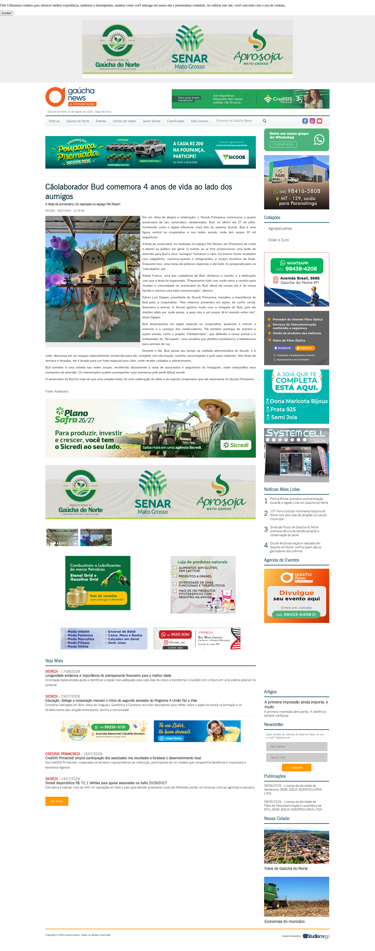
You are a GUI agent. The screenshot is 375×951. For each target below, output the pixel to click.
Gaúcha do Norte (77, 121)
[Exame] (197, 648)
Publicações (275, 776)
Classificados (175, 121)
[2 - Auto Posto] (97, 609)
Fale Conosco (199, 121)
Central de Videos (124, 121)
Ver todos (57, 801)
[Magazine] (104, 648)
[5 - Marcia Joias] (296, 422)
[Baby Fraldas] (104, 741)
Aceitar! (7, 13)
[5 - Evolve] (296, 364)
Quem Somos (151, 121)
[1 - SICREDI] (150, 456)
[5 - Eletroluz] (296, 305)
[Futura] (296, 208)
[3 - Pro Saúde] (203, 612)
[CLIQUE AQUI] (296, 622)
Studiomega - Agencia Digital (306, 936)
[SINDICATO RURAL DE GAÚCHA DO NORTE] (150, 518)
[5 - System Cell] (296, 481)
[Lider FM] (197, 741)
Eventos (101, 121)
